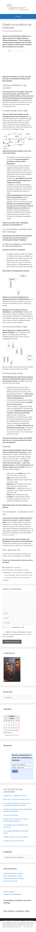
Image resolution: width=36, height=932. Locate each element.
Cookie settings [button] (27, 926)
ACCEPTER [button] (18, 929)
